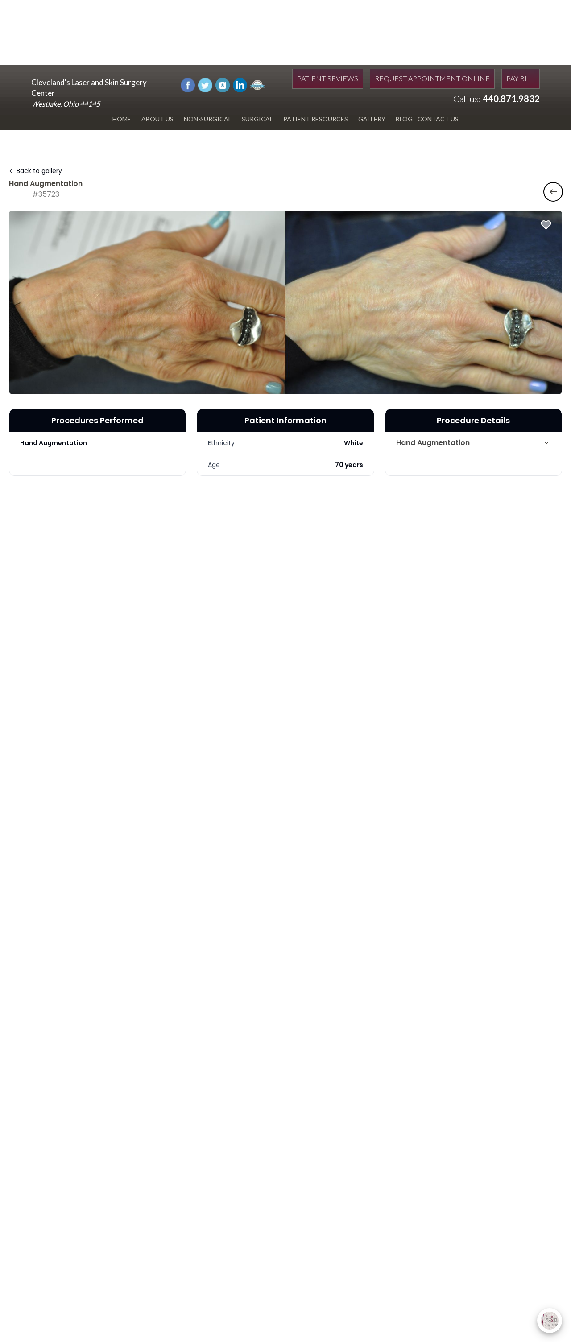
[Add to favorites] (546, 225)
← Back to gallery (35, 170)
